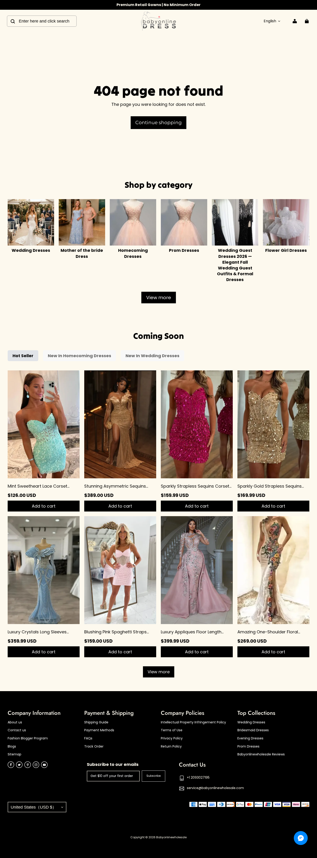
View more (158, 297)
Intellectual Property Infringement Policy (193, 722)
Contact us (17, 730)
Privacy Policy (172, 738)
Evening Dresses (250, 738)
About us (15, 722)
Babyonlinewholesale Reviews (261, 754)
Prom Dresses (248, 746)
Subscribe (153, 776)
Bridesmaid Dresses (253, 730)
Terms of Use (171, 730)
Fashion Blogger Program (28, 738)
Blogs (12, 746)
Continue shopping (158, 122)
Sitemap (14, 754)
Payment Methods (99, 730)
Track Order (94, 746)
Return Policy (171, 746)
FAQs (88, 738)
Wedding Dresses (251, 722)
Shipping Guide (96, 722)
